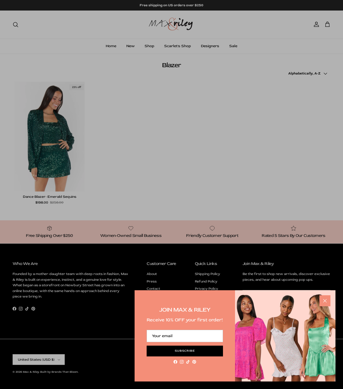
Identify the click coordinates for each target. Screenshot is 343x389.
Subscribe (185, 351)
